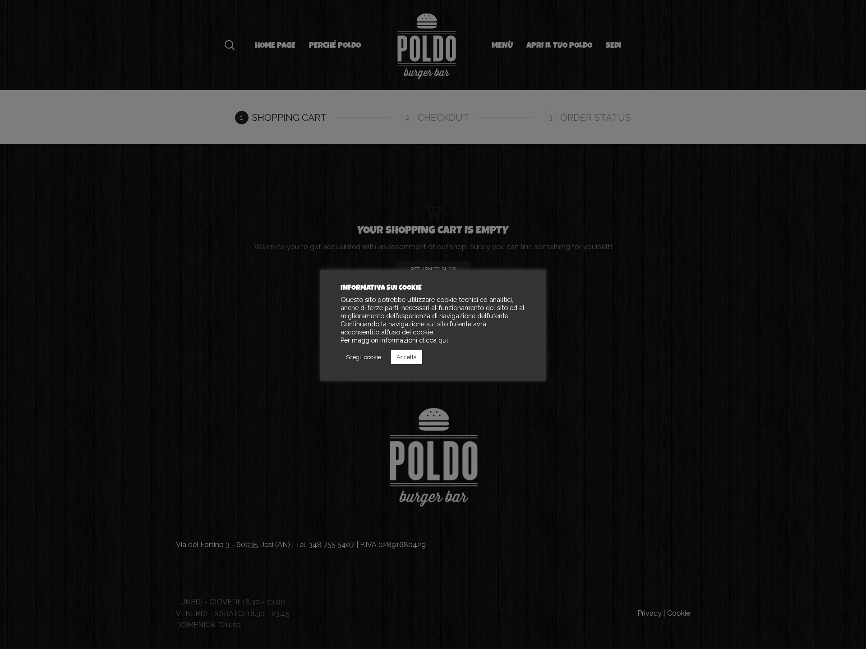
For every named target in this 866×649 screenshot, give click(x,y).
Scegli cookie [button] (363, 357)
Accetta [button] (406, 357)
